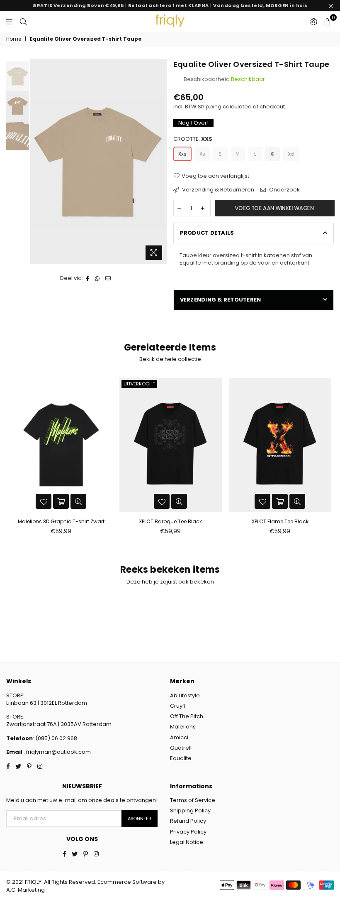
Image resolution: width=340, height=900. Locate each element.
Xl (272, 153)
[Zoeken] (23, 21)
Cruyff (178, 706)
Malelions (183, 727)
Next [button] (160, 161)
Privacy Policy (188, 832)
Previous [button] (37, 161)
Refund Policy (188, 821)
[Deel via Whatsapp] (97, 278)
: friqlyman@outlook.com (56, 752)
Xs (202, 153)
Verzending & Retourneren (217, 190)
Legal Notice (186, 842)
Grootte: (192, 139)
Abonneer (139, 818)
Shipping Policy (190, 810)
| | (170, 5)
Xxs (182, 153)
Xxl (291, 153)
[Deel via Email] (108, 278)
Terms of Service (192, 800)
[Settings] (313, 21)
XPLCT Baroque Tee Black (170, 521)
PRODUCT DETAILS (207, 233)
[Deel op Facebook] (88, 278)
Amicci (179, 737)
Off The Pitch (186, 716)
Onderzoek (284, 190)
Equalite (181, 758)
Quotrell (181, 748)
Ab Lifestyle (185, 695)
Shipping (209, 106)
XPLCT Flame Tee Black (280, 521)
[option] (98, 161)
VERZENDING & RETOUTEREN (220, 300)
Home (13, 39)
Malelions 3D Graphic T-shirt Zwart (61, 521)
